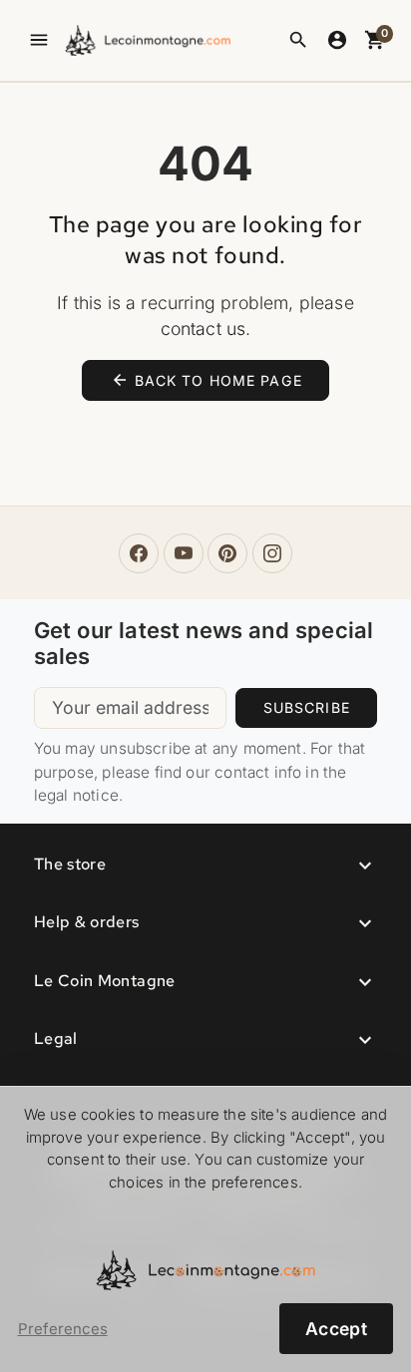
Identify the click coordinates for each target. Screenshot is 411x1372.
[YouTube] (184, 553)
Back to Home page (206, 380)
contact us (203, 328)
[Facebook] (139, 553)
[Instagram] (272, 553)
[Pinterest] (227, 553)
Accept (336, 1328)
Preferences (63, 1329)
